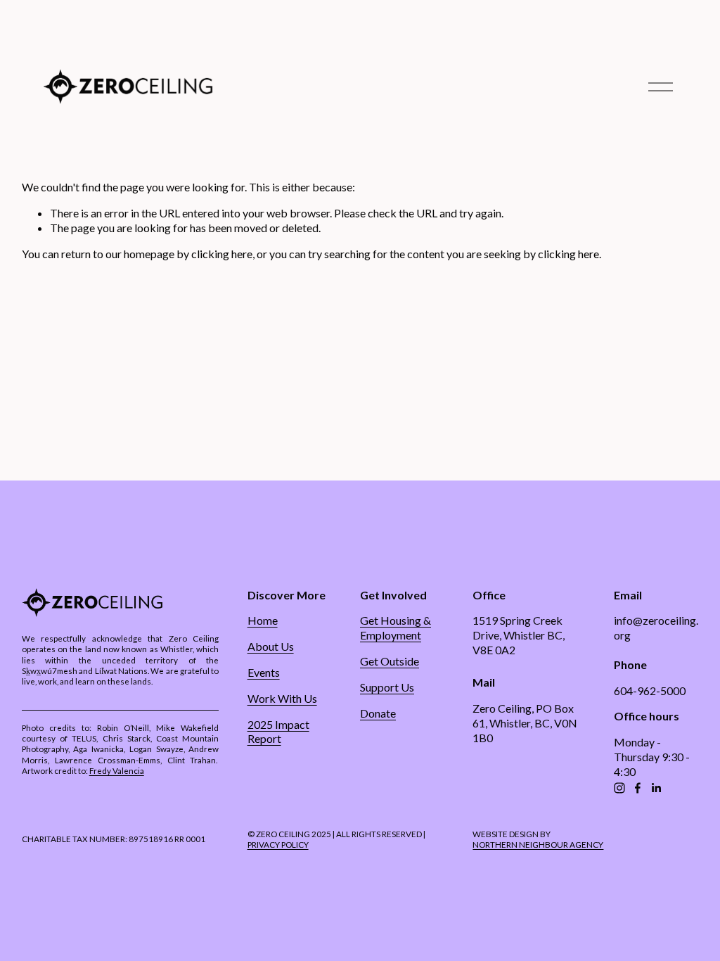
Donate (378, 713)
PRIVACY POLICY (278, 844)
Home (263, 620)
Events (264, 672)
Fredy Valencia (116, 770)
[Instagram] (619, 788)
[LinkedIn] (656, 788)
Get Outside (389, 661)
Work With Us (282, 698)
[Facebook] (637, 788)
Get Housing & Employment (395, 627)
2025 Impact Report (278, 732)
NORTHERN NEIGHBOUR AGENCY (537, 844)
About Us (271, 646)
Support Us (387, 687)
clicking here (221, 253)
